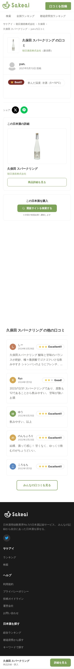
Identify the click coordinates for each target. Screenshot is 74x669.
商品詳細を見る (37, 182)
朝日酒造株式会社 (25, 23)
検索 (8, 16)
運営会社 (8, 605)
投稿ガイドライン (13, 598)
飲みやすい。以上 (21, 421)
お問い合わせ (11, 613)
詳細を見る (60, 662)
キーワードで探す (13, 647)
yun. (22, 64)
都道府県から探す (13, 639)
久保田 (41, 23)
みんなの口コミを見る (37, 485)
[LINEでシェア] (24, 110)
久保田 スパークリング (15, 28)
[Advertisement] (37, 261)
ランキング (9, 557)
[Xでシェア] (15, 110)
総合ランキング (12, 632)
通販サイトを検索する (39, 208)
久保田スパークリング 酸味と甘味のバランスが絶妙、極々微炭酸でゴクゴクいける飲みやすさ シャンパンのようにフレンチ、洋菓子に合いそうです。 (36, 360)
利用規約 (8, 584)
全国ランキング (26, 16)
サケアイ (8, 23)
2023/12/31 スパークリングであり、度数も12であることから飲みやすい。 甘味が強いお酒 (37, 393)
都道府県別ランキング (53, 16)
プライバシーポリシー (16, 591)
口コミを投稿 (58, 6)
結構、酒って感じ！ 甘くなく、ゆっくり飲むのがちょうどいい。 (36, 448)
